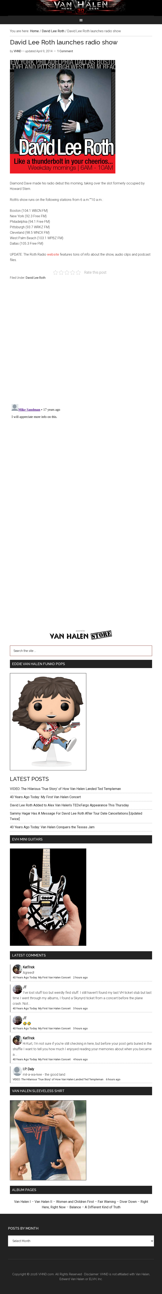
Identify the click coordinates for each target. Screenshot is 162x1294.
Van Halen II (43, 1202)
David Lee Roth (36, 277)
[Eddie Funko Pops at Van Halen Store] (48, 769)
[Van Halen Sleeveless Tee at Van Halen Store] (48, 1179)
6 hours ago (113, 1079)
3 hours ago (80, 1008)
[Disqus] (81, 455)
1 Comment (65, 51)
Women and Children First (75, 1202)
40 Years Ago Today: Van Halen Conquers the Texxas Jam (52, 827)
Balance (75, 1207)
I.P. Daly (28, 1069)
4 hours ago (80, 1059)
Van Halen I (22, 1202)
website (53, 254)
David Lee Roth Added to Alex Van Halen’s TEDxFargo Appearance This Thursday (69, 805)
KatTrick (29, 967)
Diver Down (128, 1202)
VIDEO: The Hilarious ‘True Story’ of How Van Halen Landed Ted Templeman (65, 789)
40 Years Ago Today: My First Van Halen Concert (45, 797)
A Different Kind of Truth (102, 1207)
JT (25, 987)
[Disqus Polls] (81, 344)
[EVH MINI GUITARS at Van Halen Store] (48, 945)
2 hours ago (80, 977)
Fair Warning (107, 1202)
